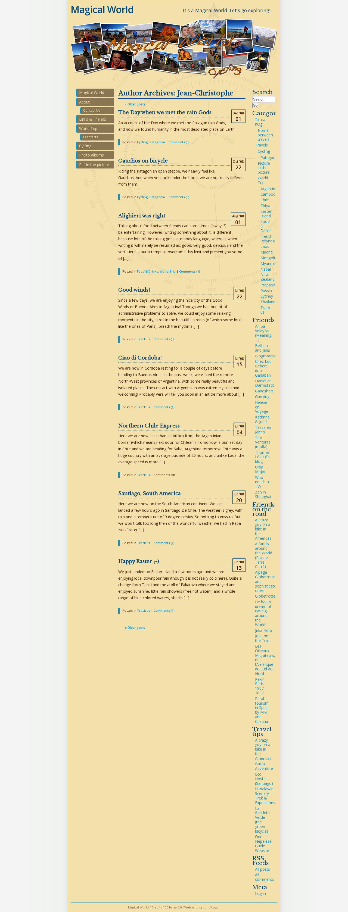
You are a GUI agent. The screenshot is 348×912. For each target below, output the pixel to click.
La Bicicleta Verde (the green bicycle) (262, 820)
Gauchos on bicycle (143, 161)
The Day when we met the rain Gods (165, 112)
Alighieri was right (141, 216)
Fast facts (90, 137)
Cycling (142, 142)
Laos (264, 246)
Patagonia (157, 142)
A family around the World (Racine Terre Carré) (263, 555)
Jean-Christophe (206, 93)
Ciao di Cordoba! (140, 358)
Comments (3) (179, 142)
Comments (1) (189, 271)
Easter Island (266, 213)
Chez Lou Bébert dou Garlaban (263, 368)
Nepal (265, 269)
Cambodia (269, 194)
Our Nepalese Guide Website (263, 843)
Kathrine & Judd (262, 419)
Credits (156, 907)
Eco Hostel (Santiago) (264, 779)
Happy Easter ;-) (138, 561)
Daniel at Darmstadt (264, 383)
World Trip (168, 271)
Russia (266, 290)
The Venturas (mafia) (263, 442)
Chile (264, 199)
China (265, 205)
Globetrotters (267, 596)
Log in (260, 893)
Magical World (102, 9)
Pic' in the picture (94, 164)
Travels (261, 145)
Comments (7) (179, 197)
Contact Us (92, 110)
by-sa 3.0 (173, 907)
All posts (262, 869)
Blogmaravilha (267, 355)
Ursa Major (260, 469)
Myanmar (268, 263)
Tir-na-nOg (261, 122)
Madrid (266, 252)
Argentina (268, 188)
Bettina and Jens (262, 348)
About (84, 102)
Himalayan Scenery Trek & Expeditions (265, 795)
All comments (264, 877)
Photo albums (91, 155)
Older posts (135, 104)
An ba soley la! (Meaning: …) (263, 333)
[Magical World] (174, 80)
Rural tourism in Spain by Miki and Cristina (262, 710)
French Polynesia (268, 238)
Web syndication (196, 907)
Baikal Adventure (264, 766)
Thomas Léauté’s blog (262, 457)
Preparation (270, 285)
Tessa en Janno (263, 430)
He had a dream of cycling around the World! (263, 613)
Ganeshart (264, 390)
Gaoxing (262, 396)
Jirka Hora (263, 630)
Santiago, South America (149, 493)
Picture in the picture (264, 168)
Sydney (266, 296)
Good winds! (134, 290)
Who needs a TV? (262, 482)
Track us (143, 339)
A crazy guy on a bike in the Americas (263, 529)
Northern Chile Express (149, 426)
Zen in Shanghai (263, 494)
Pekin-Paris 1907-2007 (260, 686)
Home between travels (265, 135)
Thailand (267, 301)
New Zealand (267, 277)
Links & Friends (92, 119)
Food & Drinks (147, 271)
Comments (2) (164, 543)
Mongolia (268, 257)
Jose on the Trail (262, 638)
